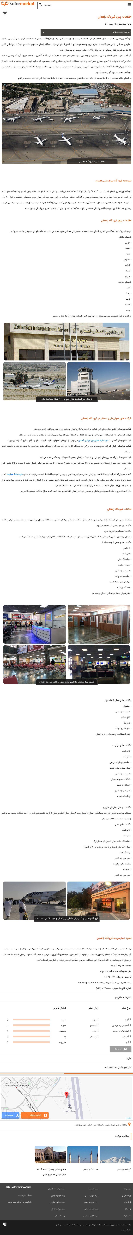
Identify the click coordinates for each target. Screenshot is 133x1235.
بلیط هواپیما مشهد (91, 1209)
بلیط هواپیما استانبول (56, 1189)
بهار (94, 1019)
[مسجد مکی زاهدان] (82, 1148)
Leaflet (128, 1118)
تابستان (93, 1025)
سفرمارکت (127, 1189)
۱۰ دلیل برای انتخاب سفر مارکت (20, 1202)
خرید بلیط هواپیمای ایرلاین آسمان (93, 440)
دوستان (125, 1036)
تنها (127, 1042)
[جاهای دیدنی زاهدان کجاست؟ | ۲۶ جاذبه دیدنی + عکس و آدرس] (50, 1148)
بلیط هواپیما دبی (91, 1195)
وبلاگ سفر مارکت (25, 1195)
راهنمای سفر (60, 1215)
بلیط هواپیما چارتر (58, 1195)
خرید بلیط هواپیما (15, 474)
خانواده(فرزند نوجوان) (120, 1031)
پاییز (94, 1031)
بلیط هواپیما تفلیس (90, 1215)
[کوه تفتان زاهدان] (115, 1148)
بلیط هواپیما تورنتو (58, 1209)
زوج (126, 1019)
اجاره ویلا (127, 1215)
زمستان (93, 1036)
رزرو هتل (128, 1209)
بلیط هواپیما (93, 1189)
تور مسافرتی (126, 1195)
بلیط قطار (127, 1202)
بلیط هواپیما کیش (91, 1202)
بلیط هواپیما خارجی (57, 1202)
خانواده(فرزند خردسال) (120, 1025)
